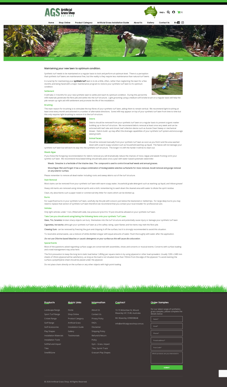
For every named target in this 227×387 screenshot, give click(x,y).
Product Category (76, 318)
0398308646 (133, 318)
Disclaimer (96, 327)
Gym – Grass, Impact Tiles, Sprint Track (101, 346)
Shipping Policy (98, 331)
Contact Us (164, 22)
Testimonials (73, 335)
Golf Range (49, 322)
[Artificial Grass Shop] (59, 12)
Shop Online (64, 22)
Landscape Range (52, 310)
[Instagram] (182, 22)
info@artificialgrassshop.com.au (129, 323)
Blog (176, 22)
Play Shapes (49, 331)
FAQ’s (94, 322)
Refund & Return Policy (99, 337)
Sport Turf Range (52, 314)
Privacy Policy (97, 318)
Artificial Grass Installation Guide (113, 22)
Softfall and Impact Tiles (52, 346)
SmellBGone (49, 352)
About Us (138, 22)
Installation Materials (53, 335)
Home (51, 22)
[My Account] (173, 12)
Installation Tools (52, 340)
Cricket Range (50, 318)
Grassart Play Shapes (101, 352)
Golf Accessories (51, 327)
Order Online (9, 378)
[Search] (168, 12)
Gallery (150, 22)
